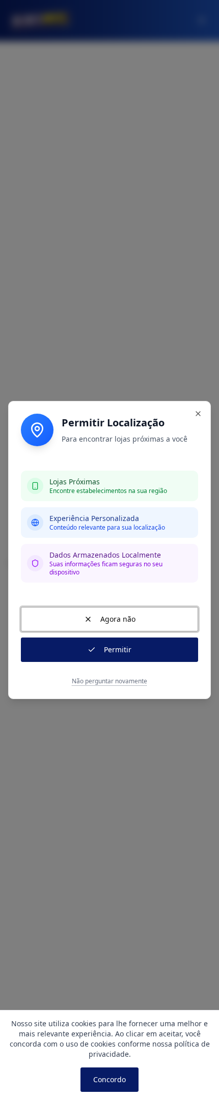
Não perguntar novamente (109, 681)
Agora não (117, 619)
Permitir (117, 649)
